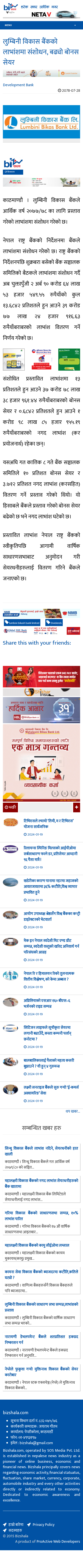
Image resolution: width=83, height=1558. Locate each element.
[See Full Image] (41, 124)
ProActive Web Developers (58, 1541)
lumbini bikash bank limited (24, 623)
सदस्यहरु (15, 1530)
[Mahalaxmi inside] (41, 763)
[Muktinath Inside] (41, 359)
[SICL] (41, 692)
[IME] (41, 677)
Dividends (56, 623)
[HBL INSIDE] (41, 710)
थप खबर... (73, 1111)
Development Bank (18, 85)
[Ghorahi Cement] (14, 359)
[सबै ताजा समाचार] (76, 807)
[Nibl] (41, 613)
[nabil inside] (41, 166)
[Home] (41, 7)
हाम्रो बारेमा (15, 1524)
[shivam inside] (69, 359)
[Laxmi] (41, 73)
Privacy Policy (43, 1524)
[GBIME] (41, 631)
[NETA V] (41, 14)
